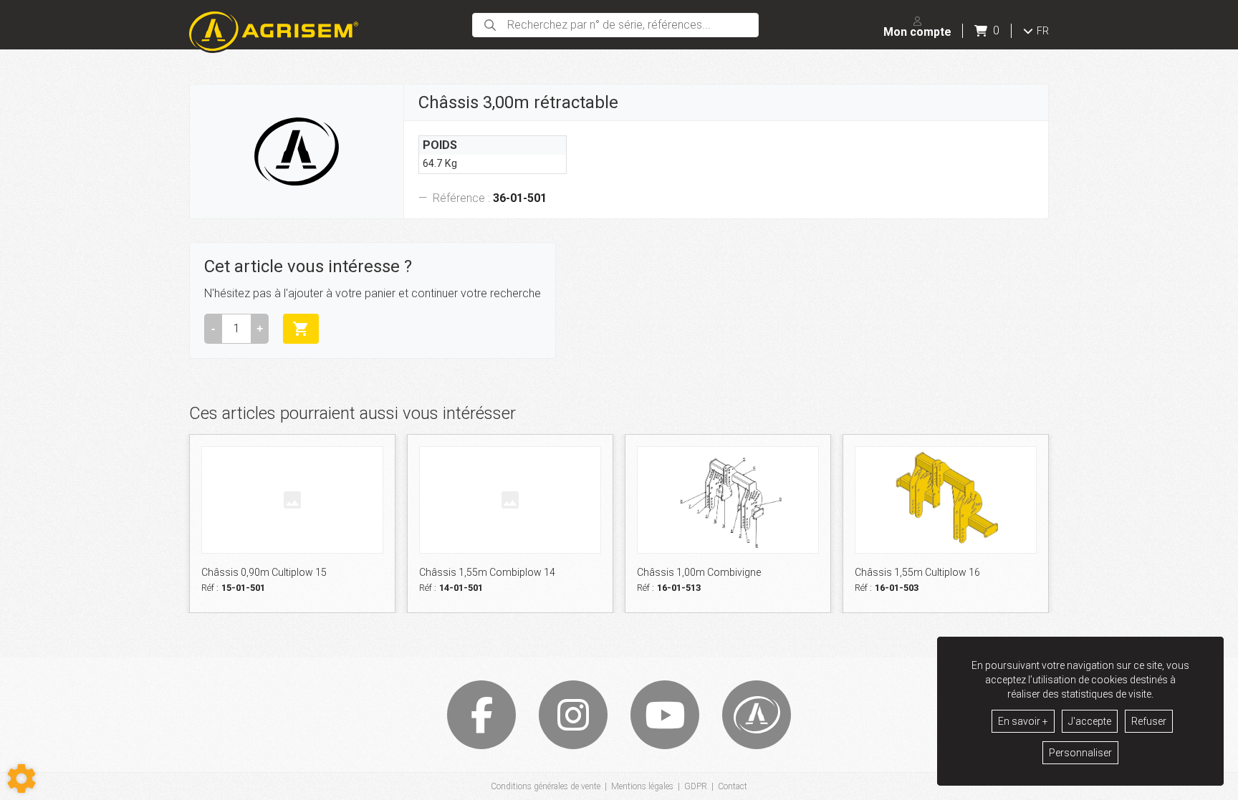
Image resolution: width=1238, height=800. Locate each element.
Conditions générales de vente (545, 786)
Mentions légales (642, 786)
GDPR (695, 786)
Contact (732, 786)
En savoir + (1023, 721)
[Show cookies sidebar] (21, 778)
